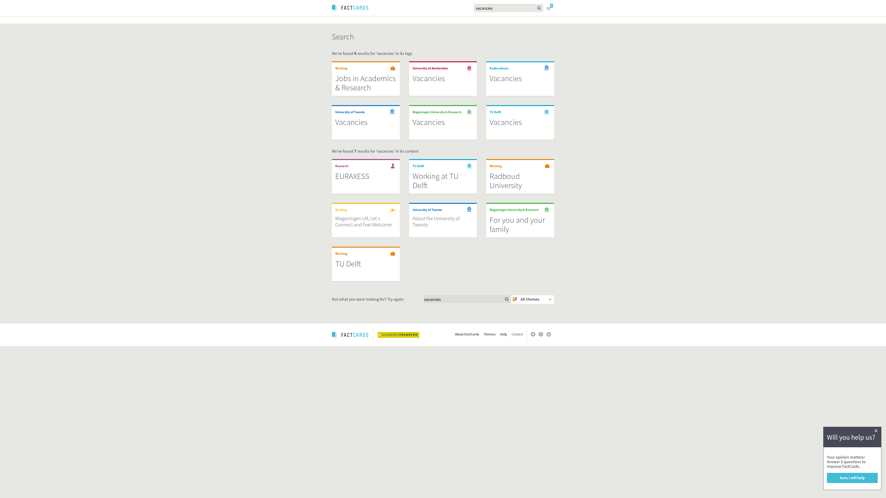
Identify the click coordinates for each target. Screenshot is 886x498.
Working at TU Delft (435, 181)
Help (503, 334)
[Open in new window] (402, 335)
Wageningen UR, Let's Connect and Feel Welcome (363, 221)
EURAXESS (352, 176)
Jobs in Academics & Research (365, 83)
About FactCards (467, 334)
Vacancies (429, 78)
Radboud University (506, 181)
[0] (549, 10)
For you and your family (517, 224)
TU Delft (348, 263)
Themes (489, 334)
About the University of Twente (436, 221)
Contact (517, 334)
